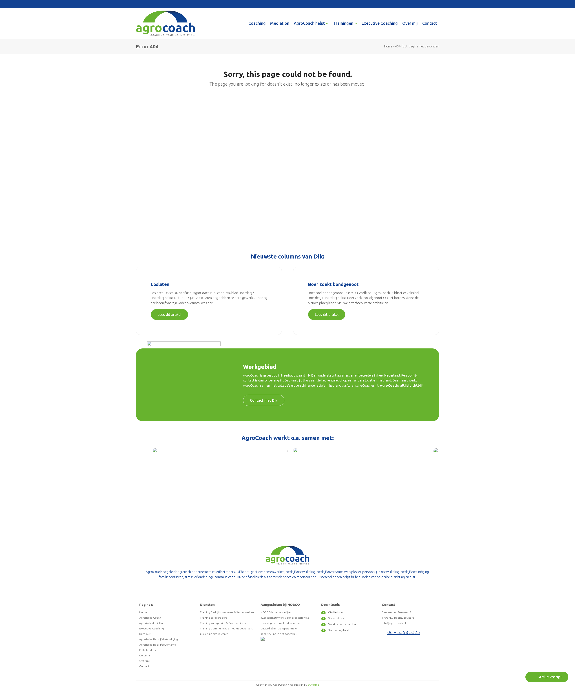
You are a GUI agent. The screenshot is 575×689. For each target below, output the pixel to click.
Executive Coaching (151, 628)
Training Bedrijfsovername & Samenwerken (227, 612)
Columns (144, 655)
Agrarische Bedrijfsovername (157, 644)
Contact (144, 666)
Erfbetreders (147, 650)
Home (388, 46)
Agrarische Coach (150, 617)
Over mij (144, 660)
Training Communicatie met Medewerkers (226, 628)
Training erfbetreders (213, 617)
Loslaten (160, 284)
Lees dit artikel (169, 314)
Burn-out (144, 633)
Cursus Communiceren (214, 633)
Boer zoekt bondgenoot (333, 284)
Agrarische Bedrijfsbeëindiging (158, 639)
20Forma (313, 684)
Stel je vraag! (550, 677)
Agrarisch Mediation (151, 623)
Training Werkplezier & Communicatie (223, 623)
